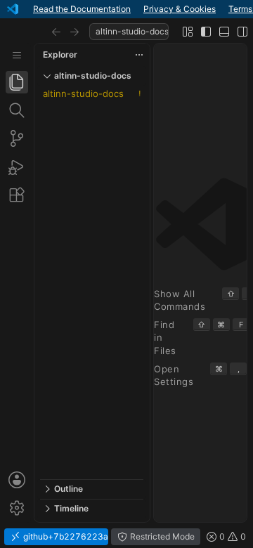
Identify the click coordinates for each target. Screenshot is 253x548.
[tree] (91, 282)
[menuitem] (17, 55)
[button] (56, 31)
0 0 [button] (231, 536)
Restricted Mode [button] (161, 536)
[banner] (126, 9)
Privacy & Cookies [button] (179, 9)
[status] (126, 537)
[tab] (17, 82)
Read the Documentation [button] (82, 9)
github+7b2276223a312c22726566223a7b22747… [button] (64, 536)
